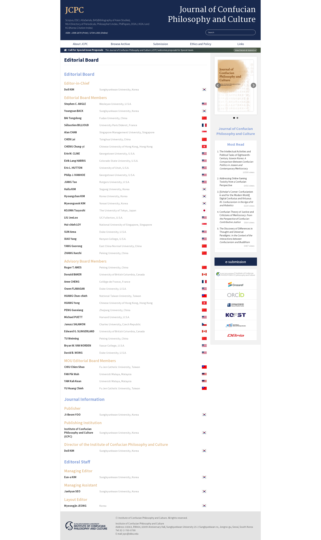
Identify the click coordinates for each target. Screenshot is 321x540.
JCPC (74, 10)
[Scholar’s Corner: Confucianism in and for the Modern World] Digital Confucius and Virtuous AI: (236, 198)
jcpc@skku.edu (130, 533)
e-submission (235, 261)
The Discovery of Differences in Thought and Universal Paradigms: (236, 235)
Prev (218, 85)
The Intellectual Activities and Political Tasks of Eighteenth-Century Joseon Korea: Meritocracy (236, 160)
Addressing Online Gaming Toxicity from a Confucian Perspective (233, 182)
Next (253, 85)
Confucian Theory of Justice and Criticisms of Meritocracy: (237, 217)
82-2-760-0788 (128, 530)
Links (240, 44)
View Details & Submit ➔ (245, 50)
